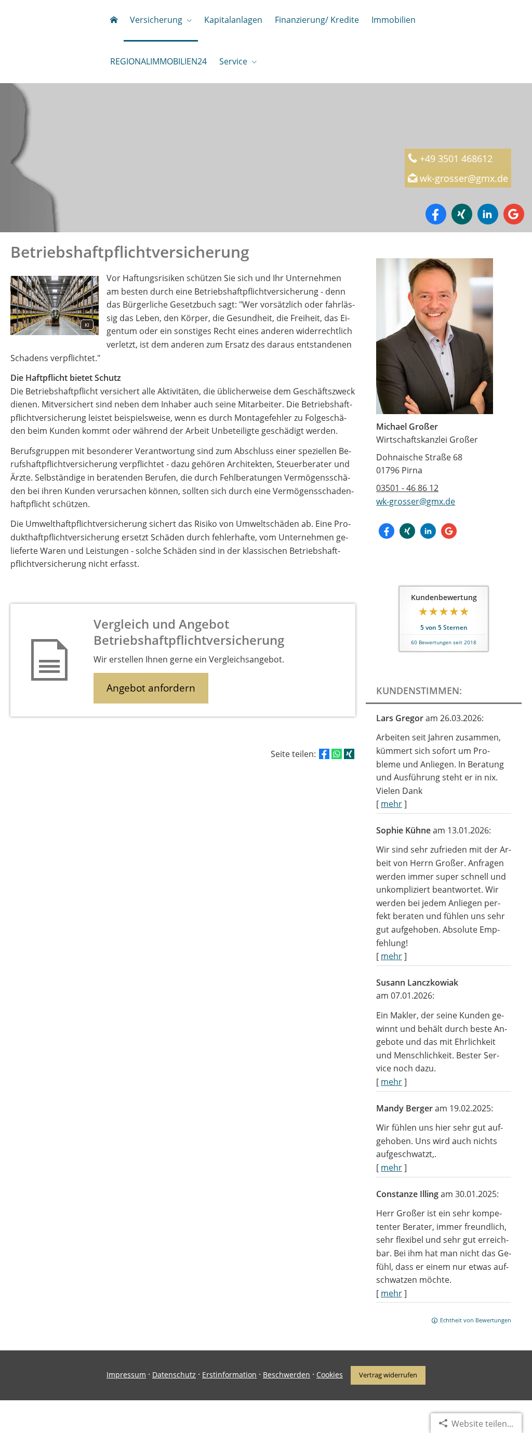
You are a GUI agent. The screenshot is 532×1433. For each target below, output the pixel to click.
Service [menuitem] (233, 61)
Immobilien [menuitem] (393, 19)
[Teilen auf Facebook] (324, 754)
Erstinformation (229, 1374)
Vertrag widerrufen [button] (388, 1374)
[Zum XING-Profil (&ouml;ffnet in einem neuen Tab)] (461, 214)
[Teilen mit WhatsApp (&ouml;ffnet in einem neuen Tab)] (336, 754)
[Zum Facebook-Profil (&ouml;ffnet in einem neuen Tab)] (435, 214)
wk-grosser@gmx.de (464, 177)
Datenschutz (174, 1374)
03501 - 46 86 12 (407, 488)
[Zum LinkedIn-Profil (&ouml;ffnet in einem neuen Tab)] (487, 214)
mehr (391, 804)
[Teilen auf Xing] (349, 754)
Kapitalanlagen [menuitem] (233, 19)
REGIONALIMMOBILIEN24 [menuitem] (158, 61)
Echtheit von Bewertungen (475, 1320)
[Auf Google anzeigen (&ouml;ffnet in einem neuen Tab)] (513, 214)
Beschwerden (286, 1374)
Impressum (126, 1374)
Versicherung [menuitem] (156, 19)
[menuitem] (114, 21)
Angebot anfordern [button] (151, 688)
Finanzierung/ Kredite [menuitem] (317, 19)
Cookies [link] (329, 1374)
